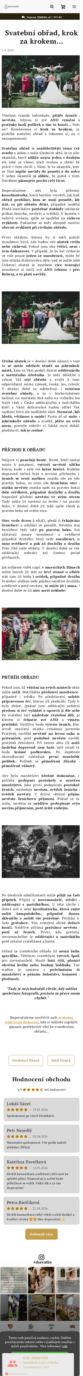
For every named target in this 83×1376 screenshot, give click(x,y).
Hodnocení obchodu (41, 1079)
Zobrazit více (41, 1234)
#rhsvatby (42, 1262)
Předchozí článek (25, 1060)
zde (65, 1346)
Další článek (61, 1060)
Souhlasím (42, 1356)
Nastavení (39, 1368)
